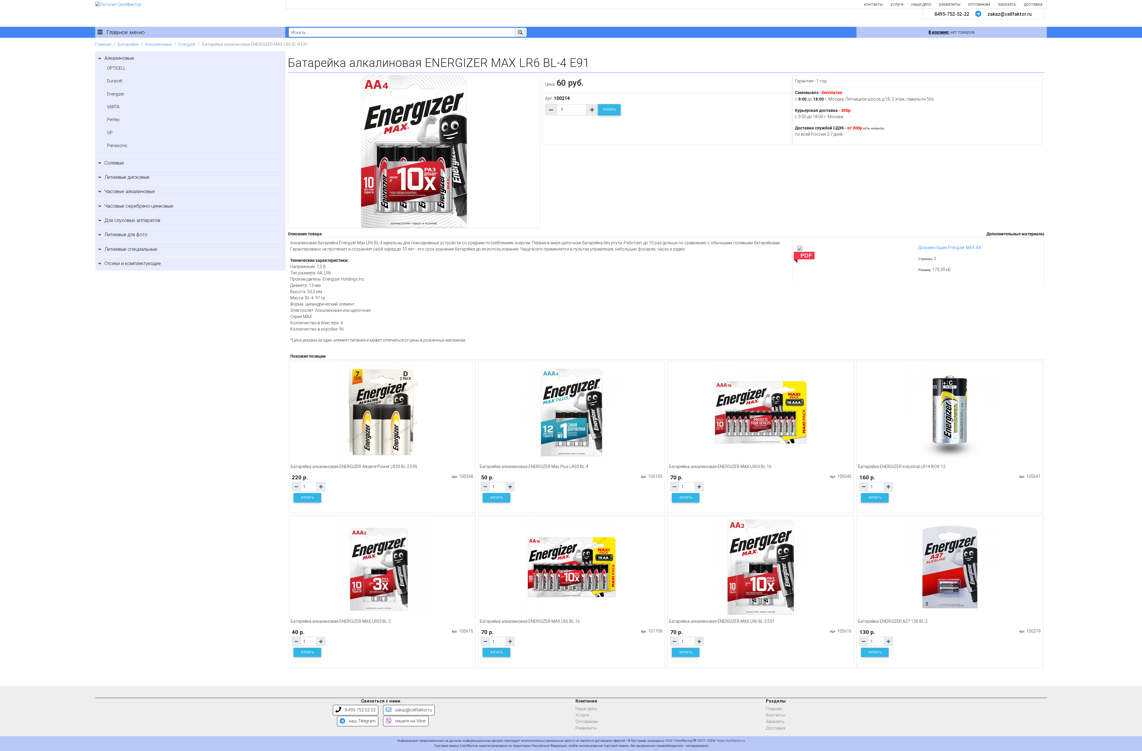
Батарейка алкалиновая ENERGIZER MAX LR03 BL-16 (720, 466)
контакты (873, 4)
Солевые (114, 163)
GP (110, 132)
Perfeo (113, 119)
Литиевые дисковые (127, 177)
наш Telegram (362, 721)
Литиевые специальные (130, 249)
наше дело (921, 4)
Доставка (775, 728)
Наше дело (586, 708)
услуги (896, 4)
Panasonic (117, 145)
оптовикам (979, 4)
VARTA (113, 106)
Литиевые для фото (126, 234)
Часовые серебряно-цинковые (138, 206)
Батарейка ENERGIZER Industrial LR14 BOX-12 (901, 466)
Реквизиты (586, 728)
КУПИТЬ (609, 110)
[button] (520, 32)
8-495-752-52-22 (359, 710)
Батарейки (128, 44)
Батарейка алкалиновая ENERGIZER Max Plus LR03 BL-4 (534, 466)
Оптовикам (586, 721)
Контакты (775, 715)
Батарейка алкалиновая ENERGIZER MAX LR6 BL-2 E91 (722, 621)
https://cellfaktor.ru (731, 741)
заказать (1007, 4)
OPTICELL (116, 68)
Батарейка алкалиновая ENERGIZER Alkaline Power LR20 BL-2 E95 (354, 466)
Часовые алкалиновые (129, 191)
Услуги (582, 715)
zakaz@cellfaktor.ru (1009, 14)
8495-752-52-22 (951, 14)
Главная (103, 44)
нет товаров (951, 32)
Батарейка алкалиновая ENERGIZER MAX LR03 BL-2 (341, 621)
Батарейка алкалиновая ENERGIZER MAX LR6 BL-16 (530, 621)
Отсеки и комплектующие (132, 263)
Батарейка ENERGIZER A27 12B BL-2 (893, 621)
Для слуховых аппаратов (132, 220)
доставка (1033, 4)
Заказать (775, 721)
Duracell (114, 81)
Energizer (187, 44)
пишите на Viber (410, 721)
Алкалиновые (158, 44)
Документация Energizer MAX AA (949, 247)
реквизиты (949, 4)
